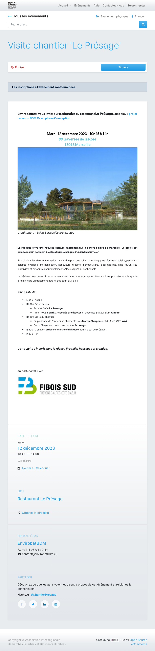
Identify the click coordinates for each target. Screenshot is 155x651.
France (139, 16)
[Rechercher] (143, 24)
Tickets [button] (123, 67)
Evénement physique (114, 16)
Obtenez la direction (35, 512)
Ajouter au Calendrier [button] (35, 468)
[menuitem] (82, 5)
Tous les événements (30, 16)
